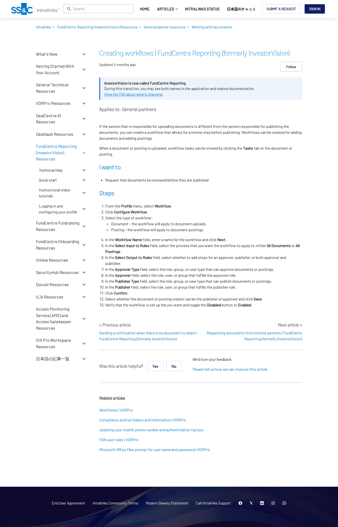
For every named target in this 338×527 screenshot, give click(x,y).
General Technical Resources (52, 87)
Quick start (48, 180)
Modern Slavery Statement (167, 503)
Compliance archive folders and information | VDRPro (142, 419)
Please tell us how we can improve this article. (230, 369)
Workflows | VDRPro (116, 410)
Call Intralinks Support (213, 503)
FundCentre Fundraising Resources (57, 226)
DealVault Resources (54, 134)
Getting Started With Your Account (55, 69)
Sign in (314, 9)
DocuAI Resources (52, 284)
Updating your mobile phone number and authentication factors (151, 429)
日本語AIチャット (241, 9)
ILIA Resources (49, 296)
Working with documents (212, 27)
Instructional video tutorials (54, 192)
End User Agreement (68, 503)
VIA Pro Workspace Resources (53, 343)
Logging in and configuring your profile (58, 209)
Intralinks (43, 27)
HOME (145, 9)
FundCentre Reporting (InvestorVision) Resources (97, 27)
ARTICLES (166, 9)
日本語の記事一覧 (53, 358)
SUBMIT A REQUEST (281, 9)
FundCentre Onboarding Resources (57, 244)
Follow (291, 67)
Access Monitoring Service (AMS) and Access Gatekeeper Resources (54, 318)
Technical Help (51, 170)
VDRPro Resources (53, 103)
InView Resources (52, 259)
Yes (155, 366)
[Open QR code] (284, 503)
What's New (46, 53)
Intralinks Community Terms (115, 503)
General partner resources (165, 27)
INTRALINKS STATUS (202, 9)
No (173, 366)
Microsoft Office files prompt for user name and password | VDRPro (154, 449)
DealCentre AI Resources (48, 118)
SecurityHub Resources (57, 272)
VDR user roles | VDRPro (119, 439)
